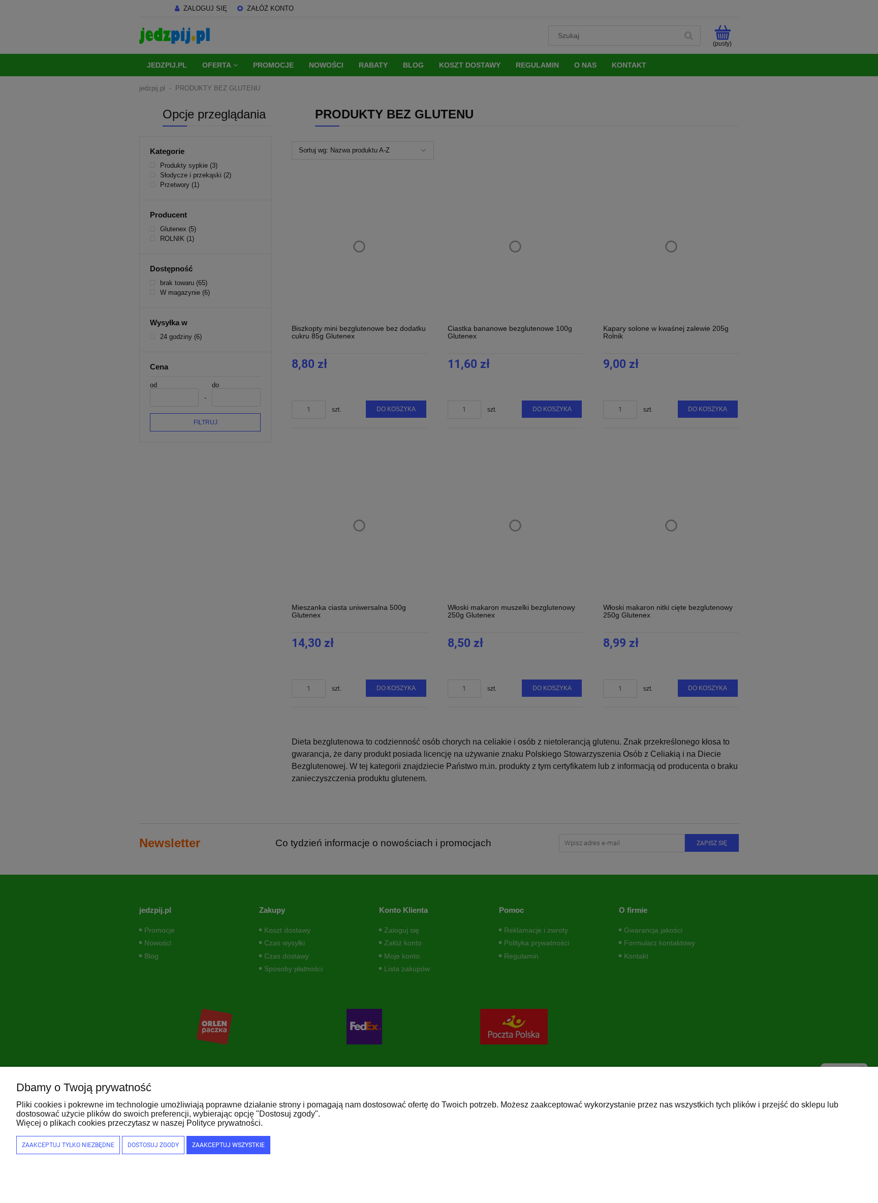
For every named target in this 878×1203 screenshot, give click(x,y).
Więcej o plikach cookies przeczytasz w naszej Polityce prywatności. (139, 1123)
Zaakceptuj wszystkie (228, 1145)
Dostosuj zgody (153, 1145)
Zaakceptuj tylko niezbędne (68, 1145)
